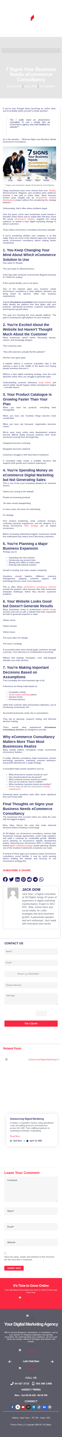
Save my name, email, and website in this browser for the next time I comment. (29, 1258)
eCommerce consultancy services (40, 587)
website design (49, 609)
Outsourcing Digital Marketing (27, 1118)
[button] (5, 879)
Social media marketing (19, 695)
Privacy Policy (17, 1425)
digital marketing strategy (21, 845)
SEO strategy (31, 526)
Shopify (52, 190)
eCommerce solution (24, 219)
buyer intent (44, 382)
